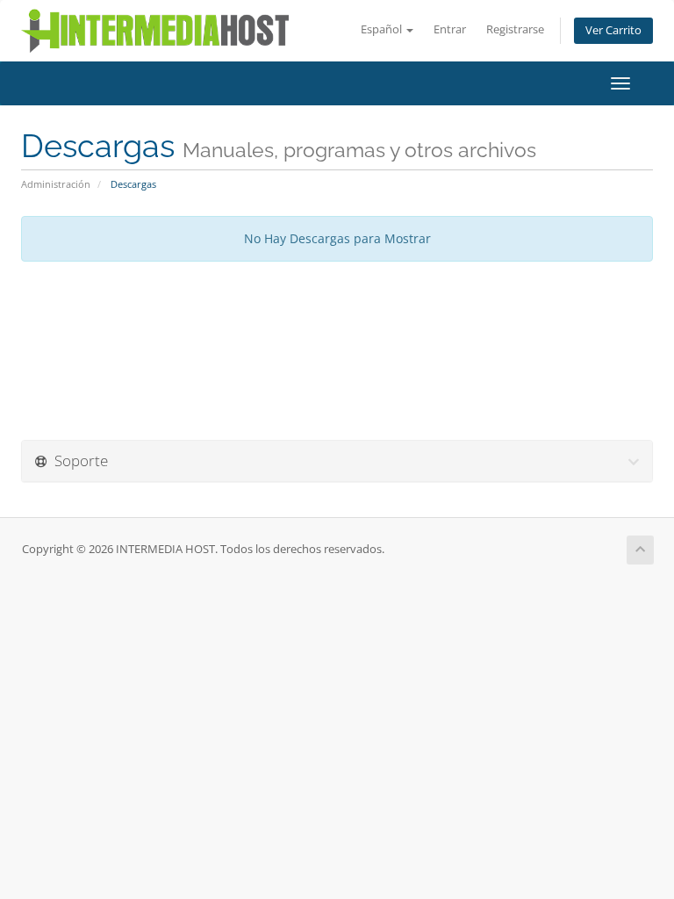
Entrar (450, 29)
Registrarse (515, 29)
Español (383, 29)
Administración (55, 184)
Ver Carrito (613, 30)
